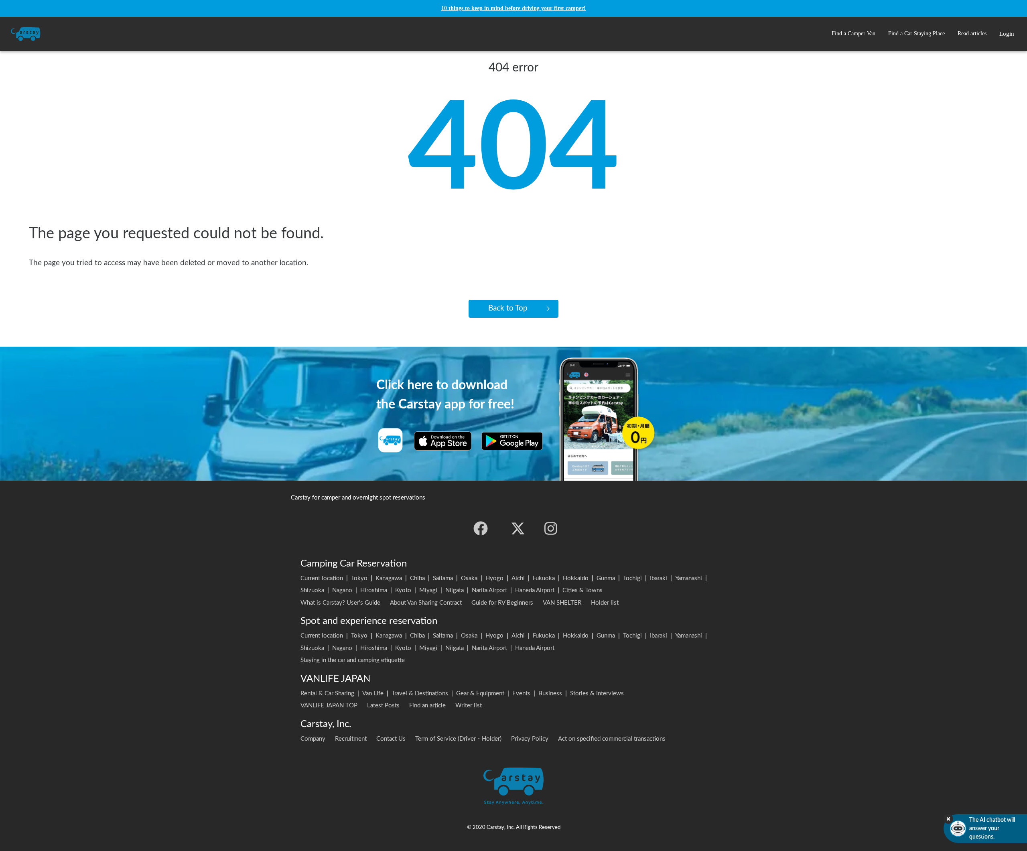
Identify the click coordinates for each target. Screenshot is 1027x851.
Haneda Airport (534, 590)
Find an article (427, 706)
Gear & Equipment (480, 694)
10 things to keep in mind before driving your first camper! (513, 8)
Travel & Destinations (420, 694)
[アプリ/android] (512, 441)
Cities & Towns (582, 590)
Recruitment (351, 739)
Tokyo (359, 578)
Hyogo (494, 578)
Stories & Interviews (597, 694)
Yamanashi (688, 578)
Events (521, 694)
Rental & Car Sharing (327, 694)
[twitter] (518, 528)
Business (550, 694)
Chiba (417, 578)
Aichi (518, 578)
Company (312, 739)
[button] (853, 34)
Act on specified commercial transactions (612, 739)
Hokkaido (576, 578)
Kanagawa (388, 578)
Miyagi (428, 590)
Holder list (605, 603)
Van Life (373, 694)
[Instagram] (550, 528)
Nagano (342, 590)
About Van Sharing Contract (426, 603)
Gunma (606, 578)
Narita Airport (489, 590)
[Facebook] (480, 528)
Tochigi (632, 578)
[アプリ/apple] (443, 441)
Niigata (454, 590)
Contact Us (391, 739)
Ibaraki (658, 578)
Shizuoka (312, 590)
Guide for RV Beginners (502, 603)
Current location (321, 578)
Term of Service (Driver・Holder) (458, 739)
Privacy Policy (529, 739)
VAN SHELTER (562, 603)
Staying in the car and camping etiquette (352, 660)
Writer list (468, 706)
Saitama (443, 578)
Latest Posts (383, 706)
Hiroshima (373, 590)
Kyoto (403, 590)
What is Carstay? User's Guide (340, 603)
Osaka (469, 578)
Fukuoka (544, 578)
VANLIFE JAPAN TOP (328, 706)
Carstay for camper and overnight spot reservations (358, 498)
